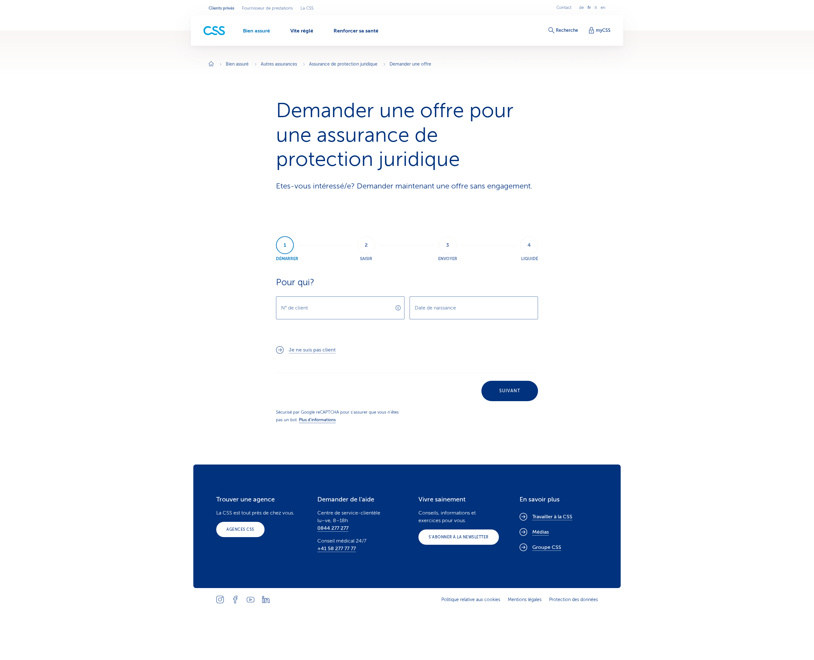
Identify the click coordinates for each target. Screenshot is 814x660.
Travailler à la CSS (552, 517)
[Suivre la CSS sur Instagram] (220, 599)
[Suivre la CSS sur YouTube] (250, 599)
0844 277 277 (332, 528)
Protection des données (573, 599)
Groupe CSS (546, 547)
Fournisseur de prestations (267, 8)
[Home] (211, 64)
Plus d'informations (317, 419)
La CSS (307, 8)
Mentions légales (525, 599)
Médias (540, 532)
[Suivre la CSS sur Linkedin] (266, 599)
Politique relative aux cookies (470, 599)
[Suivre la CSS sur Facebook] (235, 599)
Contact (563, 7)
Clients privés (221, 8)
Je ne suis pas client (312, 350)
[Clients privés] (214, 30)
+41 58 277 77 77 (336, 548)
